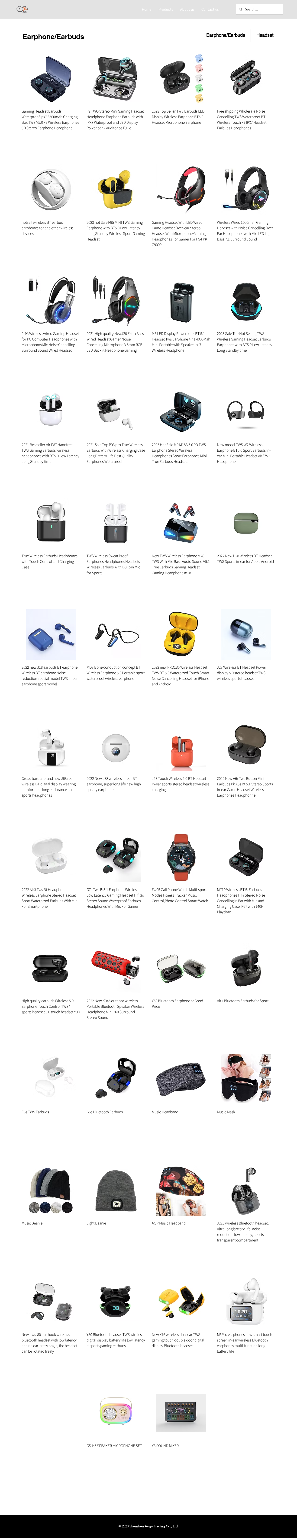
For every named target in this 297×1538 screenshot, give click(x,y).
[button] (166, 9)
